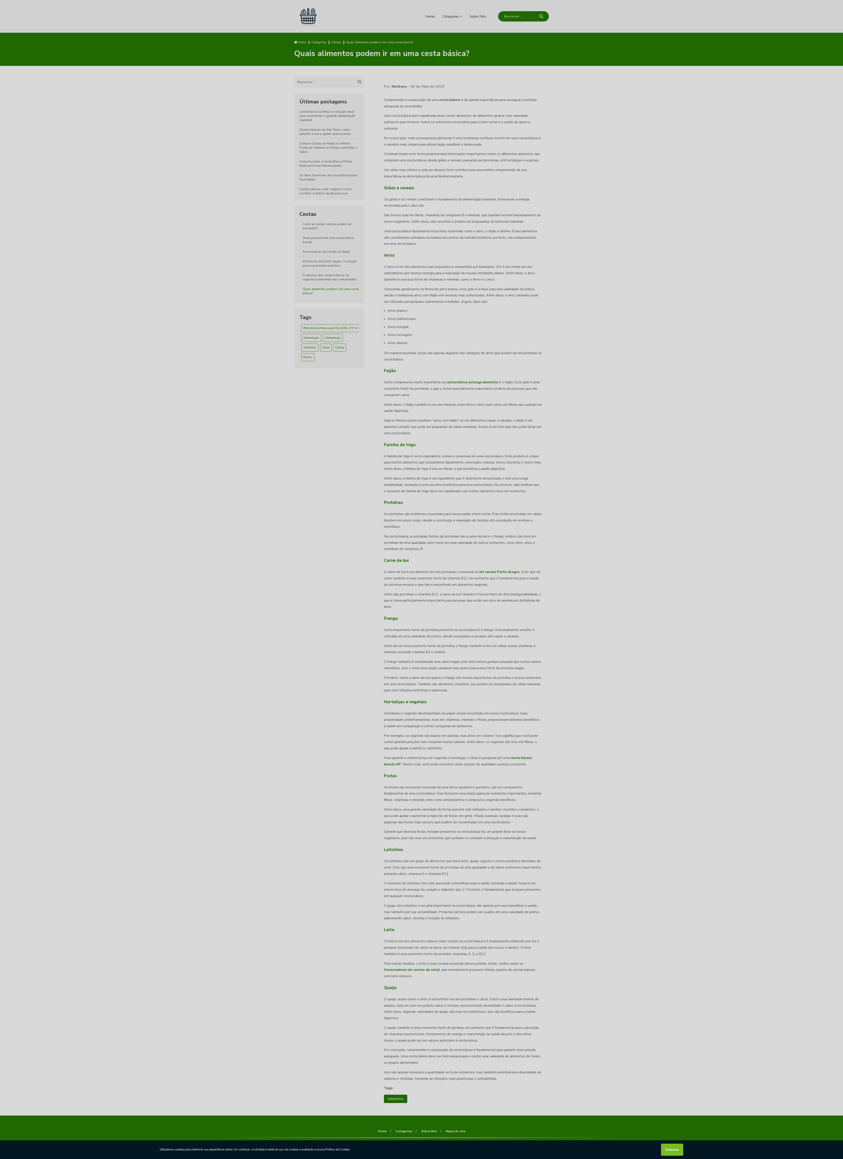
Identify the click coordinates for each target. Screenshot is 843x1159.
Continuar (672, 1149)
